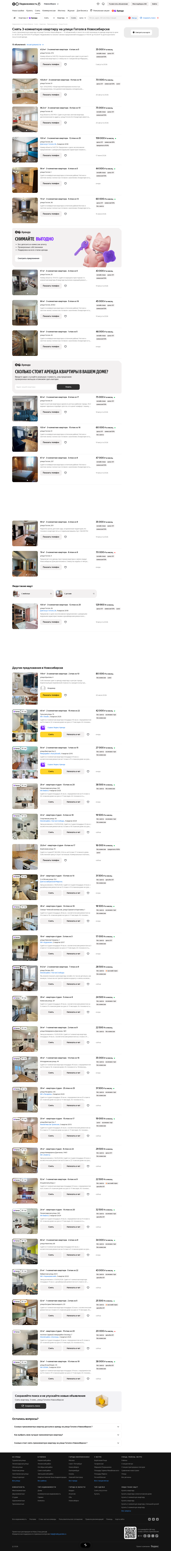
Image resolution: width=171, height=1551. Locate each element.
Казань (71, 1474)
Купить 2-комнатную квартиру (133, 1497)
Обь (70, 1497)
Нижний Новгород (76, 1477)
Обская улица (17, 1467)
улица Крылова (46, 677)
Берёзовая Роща (100, 1460)
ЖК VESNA (44, 1367)
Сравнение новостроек (130, 1470)
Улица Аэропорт (18, 1477)
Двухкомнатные (18, 1494)
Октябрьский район (45, 1467)
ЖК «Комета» (45, 1155)
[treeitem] (18, 10)
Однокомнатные (18, 1501)
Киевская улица (46, 1001)
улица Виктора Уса (47, 751)
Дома (40, 1490)
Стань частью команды (47, 1519)
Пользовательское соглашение (71, 1519)
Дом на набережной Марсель (51, 882)
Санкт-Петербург (75, 1464)
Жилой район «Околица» (49, 1337)
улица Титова (45, 970)
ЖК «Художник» (46, 942)
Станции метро (127, 1464)
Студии (15, 1497)
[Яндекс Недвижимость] (26, 4)
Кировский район (44, 1460)
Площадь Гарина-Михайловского (106, 1470)
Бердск (71, 1490)
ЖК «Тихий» (44, 717)
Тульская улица (46, 714)
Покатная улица (18, 1470)
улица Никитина (46, 1244)
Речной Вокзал (100, 1477)
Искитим (72, 1494)
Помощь (109, 1519)
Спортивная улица (47, 819)
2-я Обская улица (46, 879)
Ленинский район (44, 1464)
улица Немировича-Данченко (51, 1031)
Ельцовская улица (47, 1183)
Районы (124, 1460)
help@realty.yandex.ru (58, 1534)
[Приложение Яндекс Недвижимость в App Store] (145, 1536)
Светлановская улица (20, 1474)
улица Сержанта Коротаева (73, 910)
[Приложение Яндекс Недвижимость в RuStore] (156, 1536)
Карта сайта (119, 1519)
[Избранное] (98, 4)
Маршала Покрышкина (102, 1467)
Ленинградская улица (48, 788)
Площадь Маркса (100, 1474)
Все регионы (126, 1477)
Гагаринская (98, 1464)
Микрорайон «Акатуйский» (50, 754)
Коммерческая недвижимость (49, 1494)
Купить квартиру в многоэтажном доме (136, 1494)
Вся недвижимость (19, 1519)
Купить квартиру (127, 1490)
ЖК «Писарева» (46, 1094)
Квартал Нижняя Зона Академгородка (52, 1477)
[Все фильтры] (14, 18)
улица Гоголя (45, 53)
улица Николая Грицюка (49, 940)
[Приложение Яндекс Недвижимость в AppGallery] (152, 1536)
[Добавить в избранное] (65, 64)
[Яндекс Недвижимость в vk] (149, 1519)
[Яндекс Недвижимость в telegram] (157, 1519)
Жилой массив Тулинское (49, 1124)
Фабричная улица (46, 1274)
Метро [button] (134, 18)
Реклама (32, 1519)
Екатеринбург (74, 1470)
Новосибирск (74, 1467)
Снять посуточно (100, 1490)
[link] (154, 4)
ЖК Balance (44, 790)
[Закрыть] (158, 18)
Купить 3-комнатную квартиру (133, 1507)
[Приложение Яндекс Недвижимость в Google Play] (149, 1536)
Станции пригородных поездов (133, 1467)
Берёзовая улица (46, 849)
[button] (103, 4)
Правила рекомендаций (94, 1519)
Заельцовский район (45, 1474)
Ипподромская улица (48, 1061)
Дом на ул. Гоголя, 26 (48, 144)
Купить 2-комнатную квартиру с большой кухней (140, 1504)
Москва (71, 1460)
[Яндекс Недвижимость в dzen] (153, 1519)
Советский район (44, 1470)
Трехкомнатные (18, 1504)
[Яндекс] (155, 1546)
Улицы (123, 1474)
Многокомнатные (19, 1490)
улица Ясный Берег (47, 1365)
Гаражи (40, 1497)
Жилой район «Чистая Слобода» (52, 821)
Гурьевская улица (19, 1460)
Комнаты (41, 1501)
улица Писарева (46, 1092)
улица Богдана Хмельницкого (51, 1304)
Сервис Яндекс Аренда (56, 727)
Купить (97, 1494)
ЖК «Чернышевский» (48, 1276)
